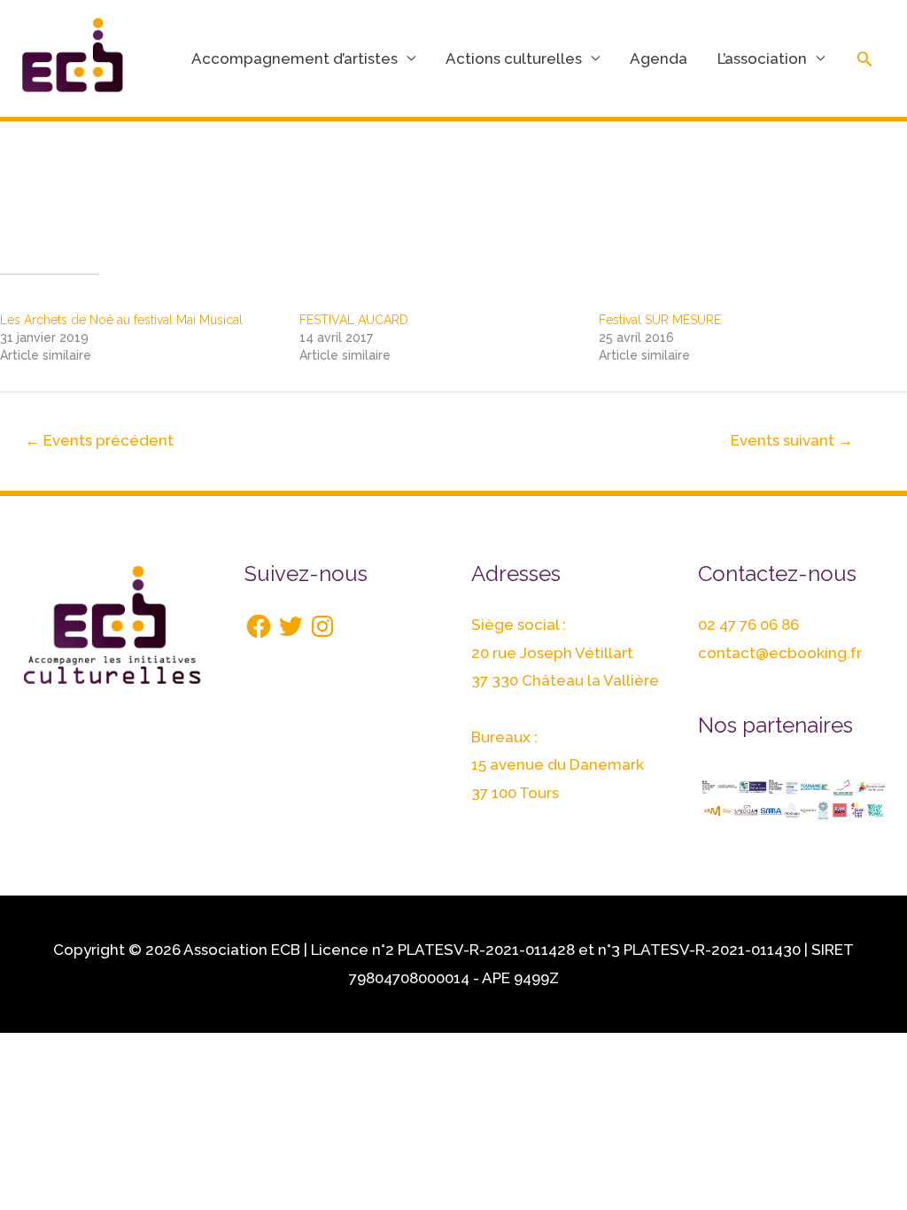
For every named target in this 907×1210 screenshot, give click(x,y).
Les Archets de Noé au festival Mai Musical (121, 320)
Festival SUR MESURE (660, 320)
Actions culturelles (514, 58)
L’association (762, 58)
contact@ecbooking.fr (780, 653)
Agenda (658, 58)
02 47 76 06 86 (748, 624)
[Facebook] (258, 626)
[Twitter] (290, 626)
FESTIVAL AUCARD (353, 320)
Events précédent (99, 440)
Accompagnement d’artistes (294, 58)
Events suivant (792, 440)
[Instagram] (322, 626)
